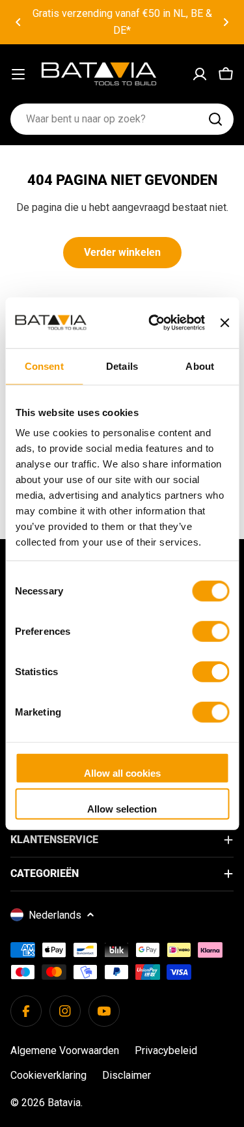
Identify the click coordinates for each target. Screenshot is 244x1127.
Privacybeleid (166, 1050)
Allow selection (122, 808)
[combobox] (122, 119)
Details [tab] (122, 365)
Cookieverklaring (48, 1075)
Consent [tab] (44, 365)
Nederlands (55, 915)
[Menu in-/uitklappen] (18, 74)
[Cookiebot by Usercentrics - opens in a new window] (153, 322)
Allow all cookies (122, 772)
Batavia (64, 1102)
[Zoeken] (215, 119)
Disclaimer (126, 1075)
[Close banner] (224, 322)
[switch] (210, 630)
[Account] (200, 74)
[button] (18, 22)
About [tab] (199, 365)
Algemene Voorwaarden (64, 1050)
